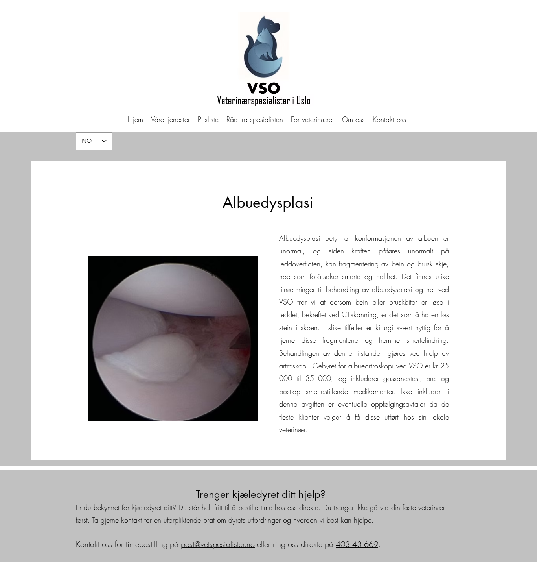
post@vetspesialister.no (218, 544)
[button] (170, 119)
